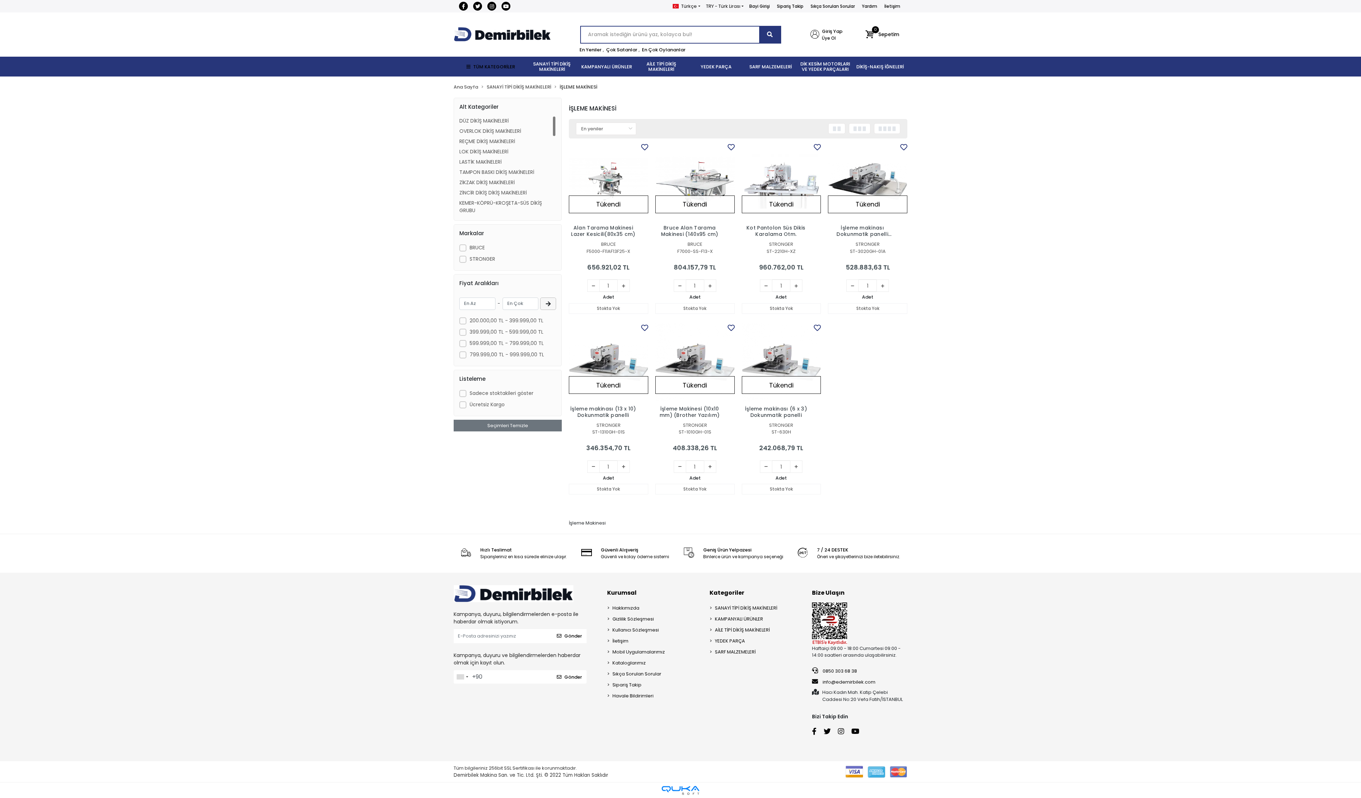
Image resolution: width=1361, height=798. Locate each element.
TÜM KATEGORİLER (494, 66)
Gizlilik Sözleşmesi (633, 619)
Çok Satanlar (621, 49)
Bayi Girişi (759, 6)
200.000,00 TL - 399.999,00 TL (506, 320)
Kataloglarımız (629, 663)
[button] (882, 35)
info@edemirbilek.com (849, 682)
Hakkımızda (625, 608)
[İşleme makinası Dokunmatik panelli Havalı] (867, 181)
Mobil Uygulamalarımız (638, 652)
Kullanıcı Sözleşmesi (635, 630)
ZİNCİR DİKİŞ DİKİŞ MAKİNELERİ (493, 192)
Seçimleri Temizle (507, 425)
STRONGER (482, 258)
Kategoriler (727, 593)
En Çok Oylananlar (663, 49)
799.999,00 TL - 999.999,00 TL (507, 354)
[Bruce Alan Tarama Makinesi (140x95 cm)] (695, 181)
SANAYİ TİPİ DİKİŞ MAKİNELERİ (746, 608)
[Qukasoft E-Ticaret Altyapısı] (680, 790)
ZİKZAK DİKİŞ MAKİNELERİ (487, 182)
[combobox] (462, 676)
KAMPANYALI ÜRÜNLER (739, 619)
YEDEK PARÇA (730, 641)
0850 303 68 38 (839, 671)
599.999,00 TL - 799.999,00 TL (507, 343)
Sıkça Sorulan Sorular (833, 6)
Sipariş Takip (790, 6)
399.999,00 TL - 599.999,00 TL (506, 331)
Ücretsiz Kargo (487, 404)
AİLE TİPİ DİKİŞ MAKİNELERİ (742, 630)
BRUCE (477, 247)
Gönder (573, 636)
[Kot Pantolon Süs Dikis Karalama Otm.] (781, 181)
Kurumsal (622, 593)
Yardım (869, 6)
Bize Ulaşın (828, 593)
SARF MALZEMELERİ (735, 652)
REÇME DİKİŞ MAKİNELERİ (487, 141)
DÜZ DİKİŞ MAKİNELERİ (484, 120)
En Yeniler (590, 49)
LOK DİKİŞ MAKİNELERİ (483, 151)
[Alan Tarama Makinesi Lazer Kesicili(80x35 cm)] (608, 181)
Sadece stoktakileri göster (501, 393)
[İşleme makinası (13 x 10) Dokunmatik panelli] (608, 362)
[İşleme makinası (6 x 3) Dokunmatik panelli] (781, 362)
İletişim (892, 6)
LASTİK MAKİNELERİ (480, 161)
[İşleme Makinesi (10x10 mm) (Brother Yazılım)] (695, 362)
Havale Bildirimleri (633, 695)
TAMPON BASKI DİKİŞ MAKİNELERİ (496, 172)
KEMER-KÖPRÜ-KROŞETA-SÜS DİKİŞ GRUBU (500, 206)
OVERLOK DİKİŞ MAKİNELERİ (490, 131)
